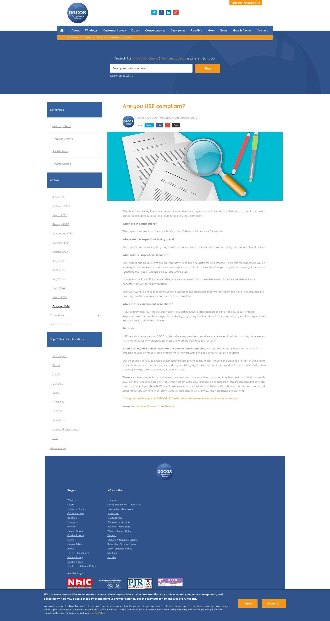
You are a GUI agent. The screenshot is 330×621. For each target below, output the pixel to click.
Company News (62, 139)
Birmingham (59, 356)
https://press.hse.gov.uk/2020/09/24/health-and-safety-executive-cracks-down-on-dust (181, 398)
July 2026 (58, 197)
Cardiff (56, 374)
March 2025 (59, 215)
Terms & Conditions (78, 553)
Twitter (149, 125)
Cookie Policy (75, 561)
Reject (248, 603)
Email (176, 125)
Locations (112, 500)
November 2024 (62, 233)
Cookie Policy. (97, 613)
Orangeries (178, 30)
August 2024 (60, 251)
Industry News (61, 126)
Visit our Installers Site (246, 2)
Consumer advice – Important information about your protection (124, 509)
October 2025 (61, 206)
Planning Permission (118, 522)
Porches (71, 526)
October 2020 (61, 306)
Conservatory (173, 58)
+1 (167, 125)
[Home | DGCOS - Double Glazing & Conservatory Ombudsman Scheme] (77, 13)
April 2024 (58, 288)
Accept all (273, 603)
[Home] (61, 30)
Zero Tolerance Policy (119, 548)
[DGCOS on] (168, 12)
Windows (91, 30)
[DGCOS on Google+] (176, 12)
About (76, 30)
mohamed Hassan (146, 406)
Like (159, 125)
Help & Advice (242, 30)
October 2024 (61, 242)
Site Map (112, 553)
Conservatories (155, 30)
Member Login (75, 573)
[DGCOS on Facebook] (161, 12)
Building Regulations (118, 526)
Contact (262, 30)
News (223, 30)
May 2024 (58, 279)
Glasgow (57, 383)
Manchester (59, 420)
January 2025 (60, 224)
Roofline (196, 30)
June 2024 (58, 270)
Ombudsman (114, 517)
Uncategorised (61, 163)
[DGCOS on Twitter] (154, 12)
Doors (135, 30)
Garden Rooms (75, 535)
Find (207, 68)
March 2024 (59, 297)
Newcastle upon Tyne (65, 429)
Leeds (56, 392)
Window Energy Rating (119, 531)
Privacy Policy (75, 557)
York (55, 438)
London (57, 411)
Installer (111, 557)
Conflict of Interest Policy (81, 566)
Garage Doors (75, 531)
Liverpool (58, 401)
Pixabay (169, 406)
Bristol (56, 365)
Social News (60, 151)
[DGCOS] (129, 122)
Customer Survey (114, 30)
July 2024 (58, 260)
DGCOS (152, 117)
